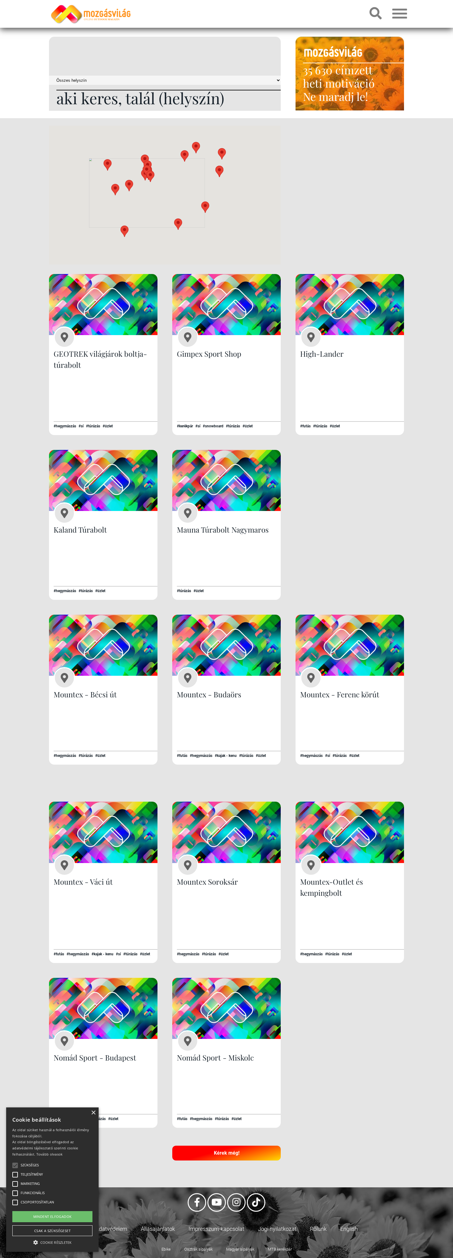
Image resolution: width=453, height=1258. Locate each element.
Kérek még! (226, 1153)
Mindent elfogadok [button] (52, 1216)
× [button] (93, 1113)
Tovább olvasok (49, 1154)
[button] (196, 147)
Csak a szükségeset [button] (52, 1230)
